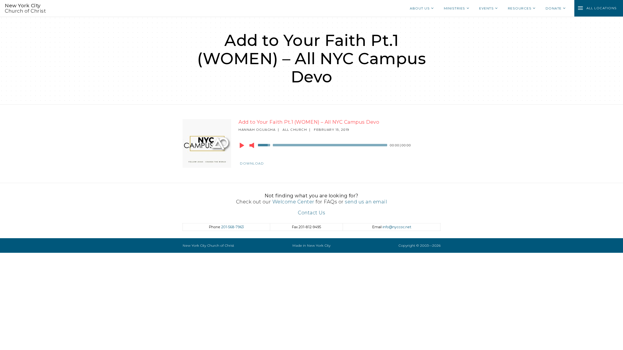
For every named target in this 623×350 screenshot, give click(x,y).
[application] (335, 146)
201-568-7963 (232, 227)
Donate (554, 8)
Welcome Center (293, 202)
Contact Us (311, 213)
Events (486, 8)
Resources (520, 8)
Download (252, 163)
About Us (420, 8)
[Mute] (251, 145)
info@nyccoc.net (397, 227)
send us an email (366, 202)
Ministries (454, 8)
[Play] (242, 145)
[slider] (265, 144)
